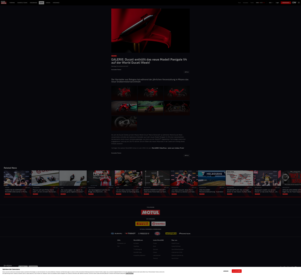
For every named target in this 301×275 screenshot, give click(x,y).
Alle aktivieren (237, 271)
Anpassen (225, 271)
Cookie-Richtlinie (129, 273)
